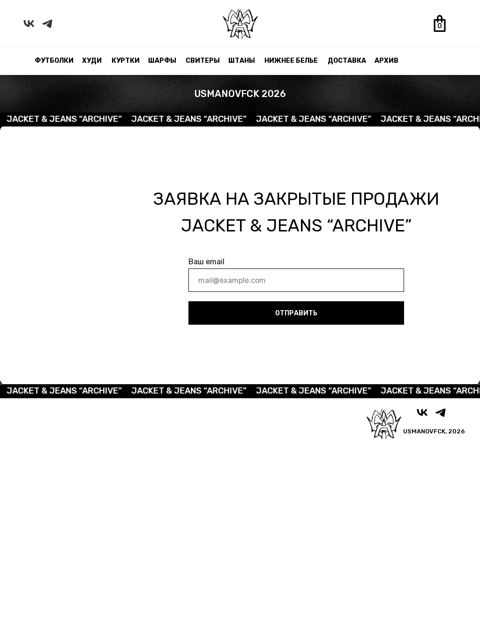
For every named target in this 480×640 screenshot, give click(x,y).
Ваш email (206, 261)
